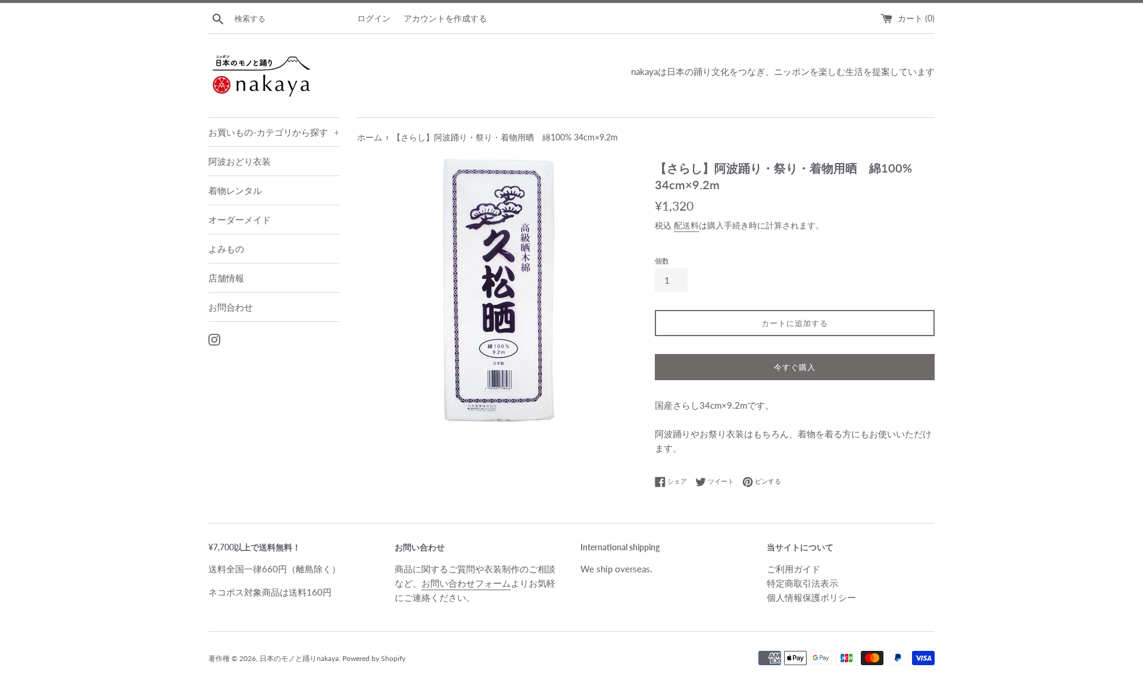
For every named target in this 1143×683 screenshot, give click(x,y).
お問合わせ (230, 307)
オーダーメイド (239, 219)
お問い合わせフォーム (466, 583)
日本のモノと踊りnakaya (299, 658)
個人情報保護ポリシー (811, 597)
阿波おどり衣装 (239, 161)
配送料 (686, 225)
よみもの (226, 248)
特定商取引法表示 (802, 583)
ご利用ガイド (793, 568)
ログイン (374, 18)
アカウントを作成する (445, 18)
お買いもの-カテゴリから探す (273, 132)
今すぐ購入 (795, 367)
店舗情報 (226, 277)
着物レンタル (235, 190)
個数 (662, 260)
